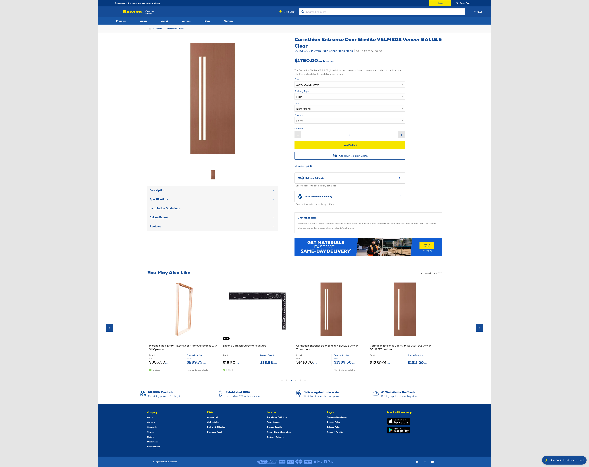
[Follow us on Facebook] (425, 462)
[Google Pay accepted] (328, 462)
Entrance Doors (175, 28)
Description (157, 190)
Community (152, 427)
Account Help (213, 417)
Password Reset (214, 432)
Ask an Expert (159, 217)
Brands (143, 20)
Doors (159, 28)
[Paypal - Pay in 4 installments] (308, 462)
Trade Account (273, 422)
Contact (228, 20)
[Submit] (302, 11)
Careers (151, 422)
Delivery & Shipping (216, 427)
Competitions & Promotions (279, 432)
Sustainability (153, 447)
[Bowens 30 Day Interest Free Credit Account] (267, 462)
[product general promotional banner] (368, 247)
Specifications (159, 199)
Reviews (155, 226)
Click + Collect (213, 422)
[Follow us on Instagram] (417, 462)
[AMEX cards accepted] (282, 462)
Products (121, 20)
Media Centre (153, 442)
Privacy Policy (333, 427)
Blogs (207, 20)
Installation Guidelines (165, 208)
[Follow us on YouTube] (432, 462)
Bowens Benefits (274, 427)
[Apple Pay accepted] (318, 462)
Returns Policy (333, 422)
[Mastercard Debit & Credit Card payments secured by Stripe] (298, 462)
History (150, 437)
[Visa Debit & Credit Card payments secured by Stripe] (290, 462)
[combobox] (382, 11)
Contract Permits (335, 432)
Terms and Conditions (336, 417)
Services (186, 20)
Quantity (299, 128)
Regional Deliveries (275, 437)
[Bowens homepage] (139, 12)
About (164, 20)
